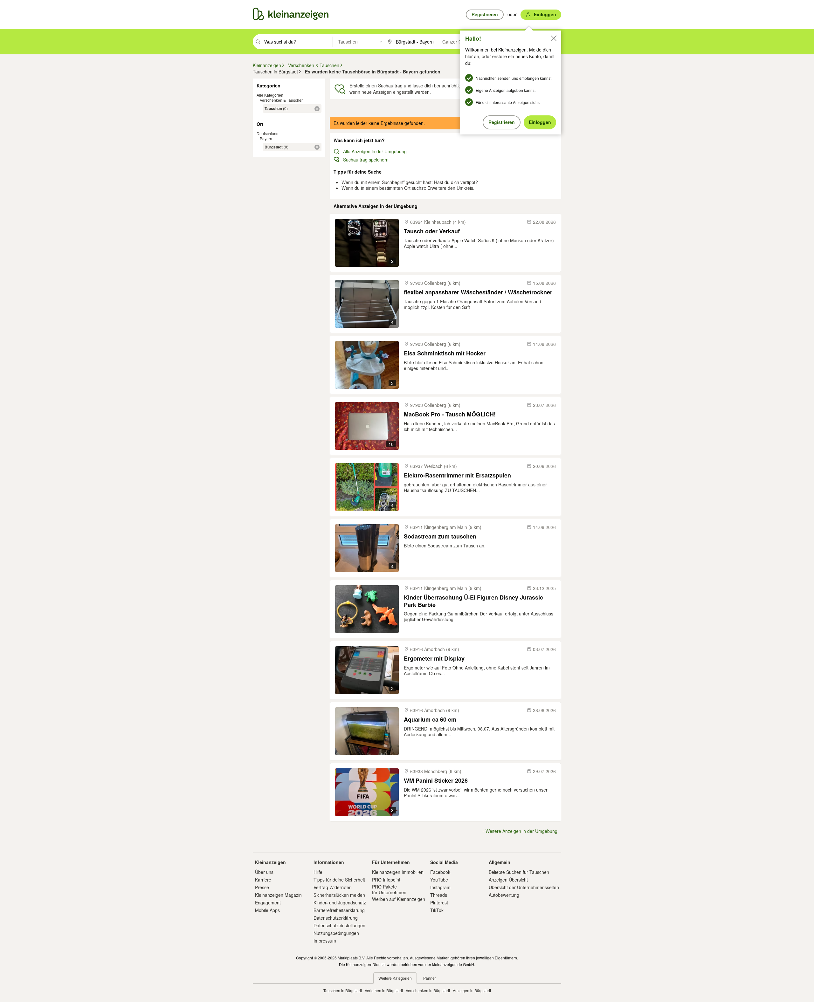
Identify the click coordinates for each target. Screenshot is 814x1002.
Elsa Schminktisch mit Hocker (445, 353)
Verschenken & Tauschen (282, 100)
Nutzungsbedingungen (336, 933)
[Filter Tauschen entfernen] (317, 108)
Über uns (264, 872)
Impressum (325, 940)
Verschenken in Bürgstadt (428, 990)
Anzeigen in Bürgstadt (472, 990)
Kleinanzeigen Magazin (278, 895)
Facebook (440, 872)
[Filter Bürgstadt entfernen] (317, 147)
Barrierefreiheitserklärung (339, 910)
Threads (438, 895)
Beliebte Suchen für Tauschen (519, 872)
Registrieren (501, 122)
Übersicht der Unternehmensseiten (524, 887)
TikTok (437, 910)
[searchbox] (298, 41)
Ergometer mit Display (434, 658)
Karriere (263, 879)
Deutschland (268, 133)
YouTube (439, 879)
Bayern (266, 138)
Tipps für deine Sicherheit (339, 879)
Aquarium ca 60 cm (430, 719)
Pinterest (439, 902)
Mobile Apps (267, 910)
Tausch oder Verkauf (432, 231)
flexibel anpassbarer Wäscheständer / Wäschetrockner (478, 292)
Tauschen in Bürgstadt (342, 990)
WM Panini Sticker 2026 (436, 780)
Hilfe (318, 872)
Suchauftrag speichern (366, 159)
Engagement (268, 902)
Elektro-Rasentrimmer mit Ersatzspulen (457, 475)
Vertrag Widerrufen (333, 887)
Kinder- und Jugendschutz (340, 902)
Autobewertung (504, 895)
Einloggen (540, 122)
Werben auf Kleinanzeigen (398, 899)
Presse (262, 887)
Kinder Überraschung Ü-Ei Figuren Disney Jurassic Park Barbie (473, 601)
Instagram (440, 887)
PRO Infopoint (386, 879)
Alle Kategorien (270, 95)
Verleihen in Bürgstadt (384, 990)
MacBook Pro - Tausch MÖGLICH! (450, 414)
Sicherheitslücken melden (339, 895)
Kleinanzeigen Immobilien (398, 872)
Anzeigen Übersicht (508, 879)
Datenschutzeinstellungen (339, 925)
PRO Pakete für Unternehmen (389, 889)
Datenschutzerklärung (336, 918)
